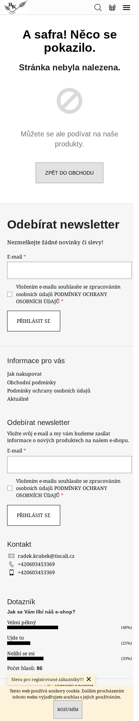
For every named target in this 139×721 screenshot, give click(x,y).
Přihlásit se (34, 320)
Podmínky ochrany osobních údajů (49, 390)
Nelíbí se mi (21, 653)
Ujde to (15, 637)
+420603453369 (36, 564)
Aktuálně (18, 398)
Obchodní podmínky (31, 382)
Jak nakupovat (24, 373)
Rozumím (67, 709)
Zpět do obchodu (69, 173)
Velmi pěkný (21, 622)
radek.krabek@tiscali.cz (46, 555)
